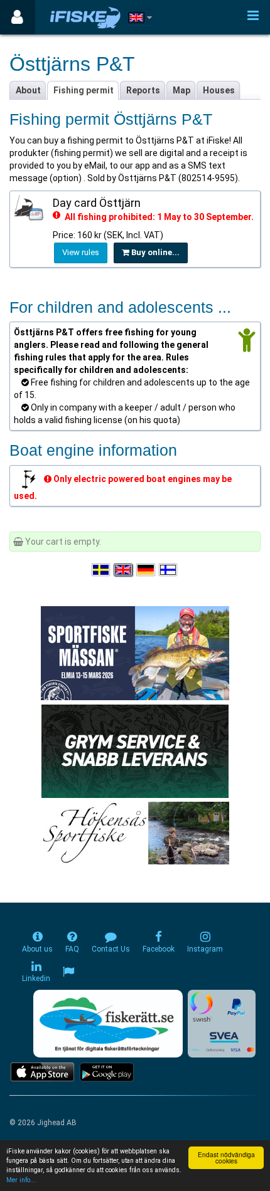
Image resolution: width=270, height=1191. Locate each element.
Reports (143, 90)
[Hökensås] (135, 832)
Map (181, 90)
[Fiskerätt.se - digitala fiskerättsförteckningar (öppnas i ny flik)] (108, 1023)
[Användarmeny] (17, 17)
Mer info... (21, 1180)
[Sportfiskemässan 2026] (135, 653)
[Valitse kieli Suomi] (169, 570)
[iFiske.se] (85, 17)
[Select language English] (123, 570)
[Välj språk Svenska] (101, 570)
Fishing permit (83, 90)
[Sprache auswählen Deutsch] (146, 570)
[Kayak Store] (135, 750)
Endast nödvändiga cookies (226, 1157)
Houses (219, 90)
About (28, 90)
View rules (80, 252)
